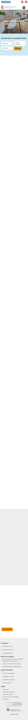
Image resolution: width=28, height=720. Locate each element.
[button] (24, 7)
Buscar (17, 48)
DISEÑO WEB (14, 714)
